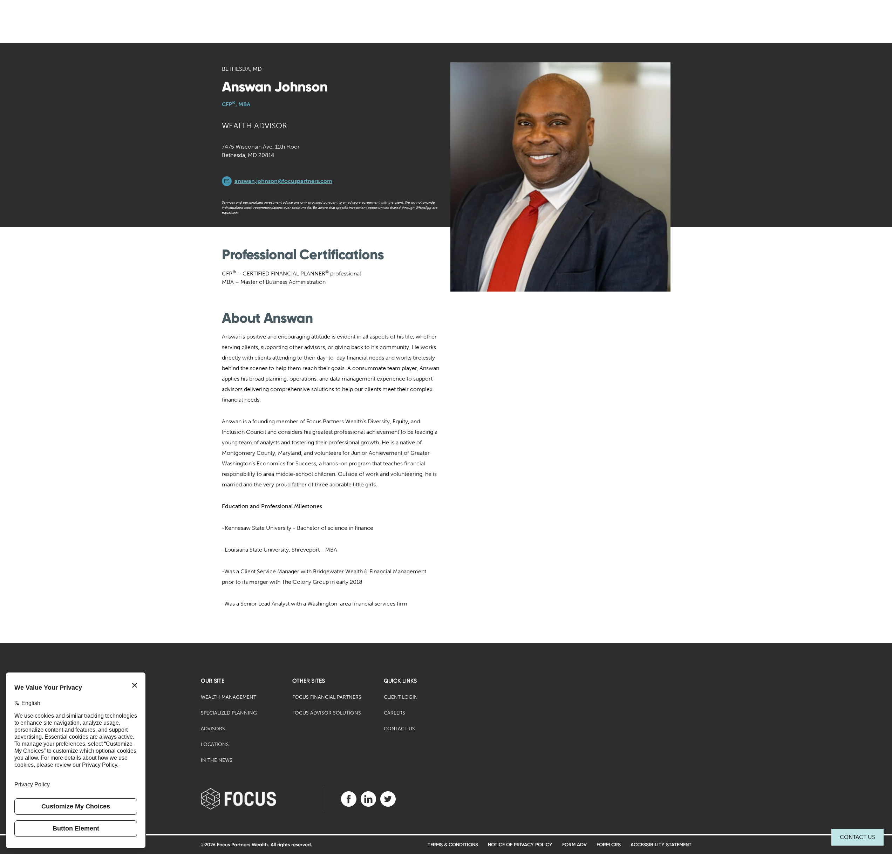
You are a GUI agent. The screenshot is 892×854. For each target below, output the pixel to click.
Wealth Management (228, 697)
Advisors (213, 729)
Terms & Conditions (453, 845)
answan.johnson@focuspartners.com (283, 181)
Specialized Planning (229, 713)
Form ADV (574, 845)
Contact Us (857, 837)
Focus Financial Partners (326, 697)
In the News (216, 760)
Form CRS (609, 845)
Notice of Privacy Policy (520, 845)
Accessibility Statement (661, 845)
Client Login (401, 697)
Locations (215, 744)
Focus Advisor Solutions (326, 713)
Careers (394, 713)
